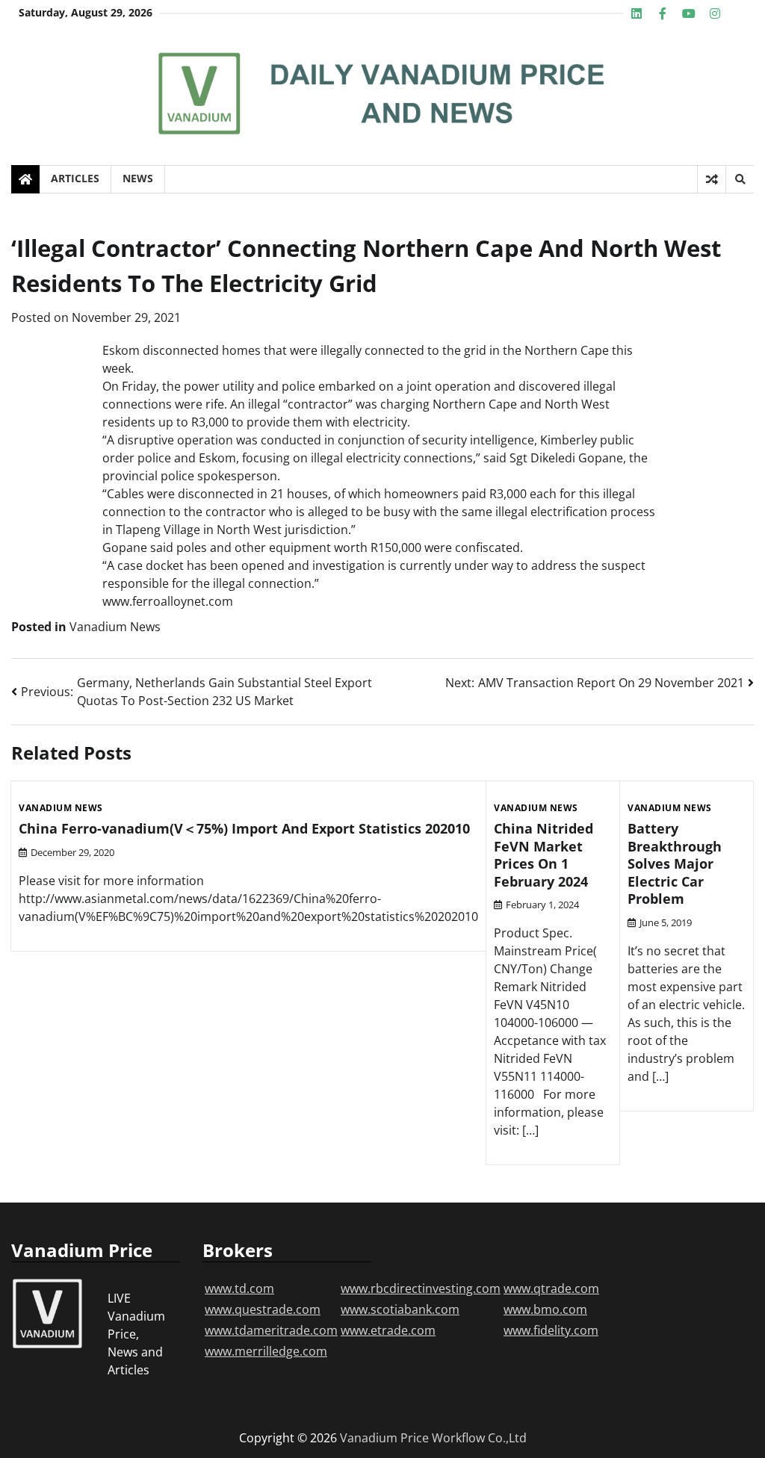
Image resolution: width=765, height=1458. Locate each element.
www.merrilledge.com (266, 1351)
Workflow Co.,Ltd (479, 1438)
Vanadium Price (384, 1438)
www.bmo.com (545, 1309)
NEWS (138, 178)
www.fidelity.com (551, 1330)
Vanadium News (115, 626)
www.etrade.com (388, 1330)
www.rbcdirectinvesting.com (421, 1288)
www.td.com (239, 1288)
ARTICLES (75, 178)
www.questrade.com (262, 1309)
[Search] (739, 179)
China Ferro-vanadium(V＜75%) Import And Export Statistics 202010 (244, 828)
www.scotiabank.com (400, 1309)
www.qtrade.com (551, 1288)
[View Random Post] (711, 179)
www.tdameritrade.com (271, 1330)
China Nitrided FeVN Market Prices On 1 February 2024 (543, 854)
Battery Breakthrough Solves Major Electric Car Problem (675, 863)
